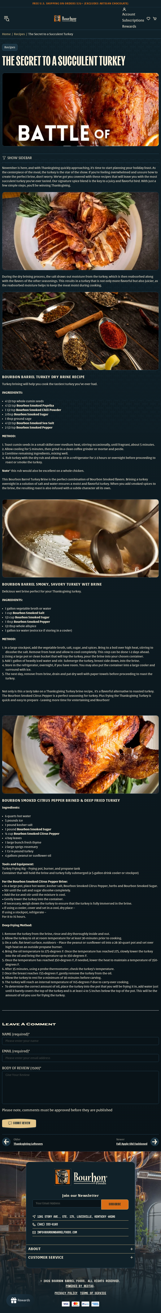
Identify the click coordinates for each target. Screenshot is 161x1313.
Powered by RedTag (80, 1286)
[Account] (133, 9)
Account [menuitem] (128, 14)
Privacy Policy (66, 1293)
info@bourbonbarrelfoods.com (57, 1232)
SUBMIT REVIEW (21, 1123)
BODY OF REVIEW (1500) (21, 1068)
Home (6, 34)
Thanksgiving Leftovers (28, 1143)
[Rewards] (20, 1300)
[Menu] (6, 18)
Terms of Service (93, 1293)
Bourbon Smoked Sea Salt (35, 423)
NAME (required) (15, 1034)
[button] (80, 1249)
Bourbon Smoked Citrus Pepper (36, 833)
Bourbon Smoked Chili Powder (38, 410)
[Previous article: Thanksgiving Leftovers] (6, 1142)
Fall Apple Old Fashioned (131, 1143)
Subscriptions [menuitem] (133, 20)
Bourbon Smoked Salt (28, 613)
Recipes (19, 34)
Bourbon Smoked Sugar (31, 414)
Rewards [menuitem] (129, 26)
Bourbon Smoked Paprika (35, 405)
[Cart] (155, 19)
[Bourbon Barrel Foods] (65, 18)
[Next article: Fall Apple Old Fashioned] (155, 1142)
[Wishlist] (148, 19)
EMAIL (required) (15, 1051)
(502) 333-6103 (47, 1224)
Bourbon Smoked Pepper (34, 427)
